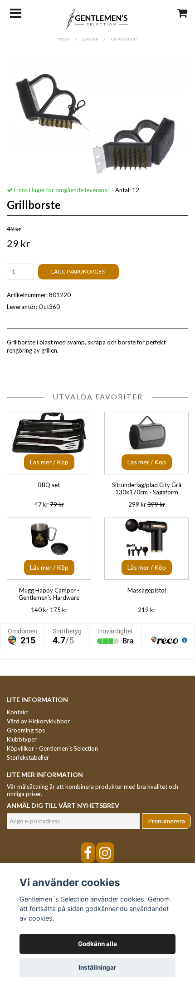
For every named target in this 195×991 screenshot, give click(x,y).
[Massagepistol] (146, 549)
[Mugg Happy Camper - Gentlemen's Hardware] (49, 549)
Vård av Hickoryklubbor (38, 721)
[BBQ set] (49, 443)
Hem (67, 38)
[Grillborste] (97, 116)
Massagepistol (146, 590)
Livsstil (93, 38)
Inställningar (97, 967)
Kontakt (17, 712)
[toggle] (20, 12)
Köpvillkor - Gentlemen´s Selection (52, 748)
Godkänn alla (97, 943)
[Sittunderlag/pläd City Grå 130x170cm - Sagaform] (146, 443)
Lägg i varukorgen (78, 271)
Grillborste (124, 38)
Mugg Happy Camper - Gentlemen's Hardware (49, 594)
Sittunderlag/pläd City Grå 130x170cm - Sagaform (146, 488)
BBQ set (49, 484)
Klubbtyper (22, 739)
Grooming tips (26, 730)
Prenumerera (166, 821)
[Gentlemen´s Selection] (97, 18)
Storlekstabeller (28, 757)
